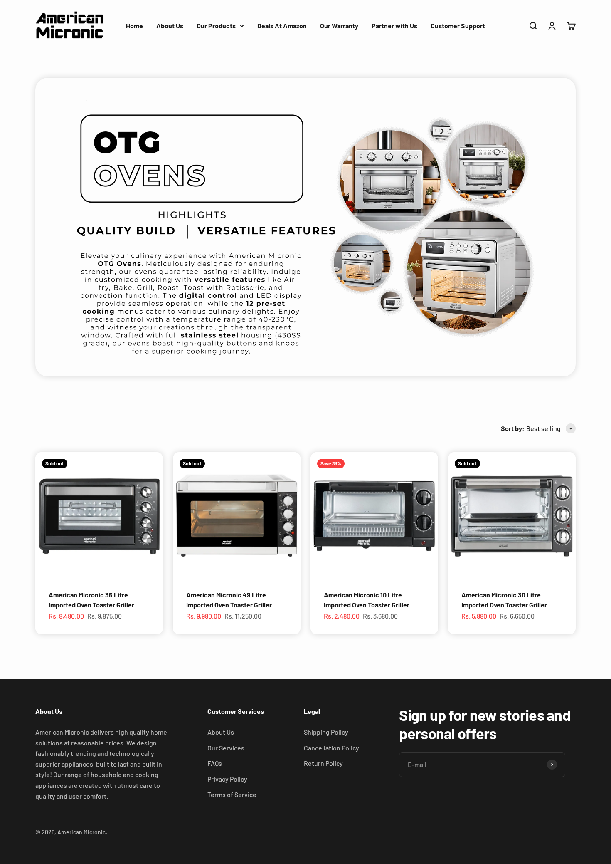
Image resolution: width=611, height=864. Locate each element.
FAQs (214, 763)
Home (134, 26)
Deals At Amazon (282, 26)
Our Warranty (339, 26)
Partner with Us (394, 26)
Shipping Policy (326, 732)
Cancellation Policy (331, 748)
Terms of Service (231, 794)
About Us (169, 26)
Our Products (216, 26)
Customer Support (458, 26)
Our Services (225, 748)
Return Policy (323, 763)
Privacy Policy (227, 779)
